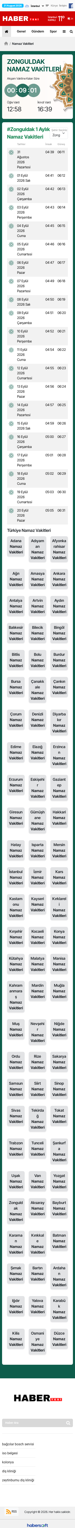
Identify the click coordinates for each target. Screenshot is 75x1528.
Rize (38, 1062)
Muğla (59, 991)
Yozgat (59, 1181)
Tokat (59, 1116)
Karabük (59, 1309)
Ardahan (59, 1276)
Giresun (16, 818)
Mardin (38, 991)
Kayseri (38, 904)
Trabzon (16, 1148)
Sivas (16, 1116)
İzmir (38, 877)
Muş (16, 1029)
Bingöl (59, 633)
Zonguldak (16, 1211)
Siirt (38, 1089)
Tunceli (38, 1148)
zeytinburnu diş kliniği (18, 1480)
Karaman (16, 1243)
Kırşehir (16, 937)
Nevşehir (38, 1032)
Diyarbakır (59, 722)
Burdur (59, 660)
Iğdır (16, 1306)
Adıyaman (38, 549)
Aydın (59, 606)
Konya (59, 937)
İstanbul (16, 877)
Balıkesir (16, 633)
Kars (59, 877)
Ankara (59, 579)
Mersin (59, 850)
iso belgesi (10, 1453)
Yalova (38, 1306)
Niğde (59, 1029)
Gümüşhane (37, 820)
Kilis (16, 1339)
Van (38, 1181)
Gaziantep (59, 788)
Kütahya (16, 964)
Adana (16, 546)
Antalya (16, 606)
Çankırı (59, 687)
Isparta (38, 850)
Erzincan (59, 755)
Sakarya (59, 1062)
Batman (59, 1241)
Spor (53, 31)
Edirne (16, 752)
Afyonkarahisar (59, 549)
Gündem (37, 31)
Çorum (16, 720)
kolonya (8, 1462)
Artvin (38, 606)
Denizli (38, 720)
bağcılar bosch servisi (18, 1444)
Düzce (59, 1339)
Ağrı (16, 579)
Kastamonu (16, 907)
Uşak (16, 1181)
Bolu (38, 660)
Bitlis (16, 660)
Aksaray (38, 1208)
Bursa (16, 687)
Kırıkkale (38, 1243)
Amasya (38, 579)
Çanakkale (38, 690)
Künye (54, 5)
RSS (14, 1511)
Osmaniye (38, 1341)
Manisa (59, 964)
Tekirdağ (38, 1118)
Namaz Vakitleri (22, 44)
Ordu (16, 1062)
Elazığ (38, 752)
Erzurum (16, 785)
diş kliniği (9, 1471)
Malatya (38, 964)
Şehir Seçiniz (59, 130)
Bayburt (59, 1208)
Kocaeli (38, 937)
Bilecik (38, 633)
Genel (21, 31)
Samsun (16, 1089)
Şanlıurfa (59, 1151)
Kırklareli (59, 907)
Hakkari (59, 818)
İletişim (63, 5)
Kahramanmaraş (16, 996)
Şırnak (16, 1273)
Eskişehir (38, 788)
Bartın (38, 1273)
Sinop (59, 1089)
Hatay (16, 850)
